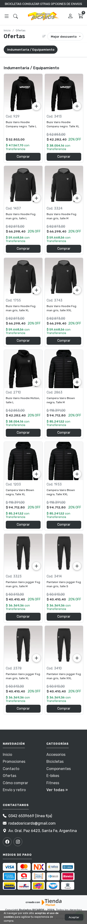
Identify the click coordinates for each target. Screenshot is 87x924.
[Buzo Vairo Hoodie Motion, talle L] (23, 369)
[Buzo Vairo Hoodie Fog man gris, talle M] (64, 185)
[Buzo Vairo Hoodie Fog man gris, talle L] (23, 185)
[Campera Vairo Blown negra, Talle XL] (23, 461)
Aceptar (74, 917)
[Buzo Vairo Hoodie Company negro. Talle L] (23, 93)
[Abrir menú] (7, 16)
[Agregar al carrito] (36, 106)
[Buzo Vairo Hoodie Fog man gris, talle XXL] (64, 277)
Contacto (11, 769)
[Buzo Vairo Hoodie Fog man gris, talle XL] (23, 277)
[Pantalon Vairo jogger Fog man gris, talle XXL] (64, 645)
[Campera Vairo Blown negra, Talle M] (64, 369)
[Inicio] (44, 16)
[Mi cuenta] (70, 16)
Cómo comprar (15, 783)
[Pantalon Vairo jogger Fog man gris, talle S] (64, 553)
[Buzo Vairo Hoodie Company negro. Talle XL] (64, 93)
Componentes (58, 769)
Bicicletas (55, 761)
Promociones (14, 761)
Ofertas (9, 775)
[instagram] (17, 841)
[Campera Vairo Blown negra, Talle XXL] (64, 461)
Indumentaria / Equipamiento (30, 49)
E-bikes (52, 775)
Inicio (7, 30)
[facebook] (7, 841)
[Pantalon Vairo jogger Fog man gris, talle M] (23, 553)
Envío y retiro (14, 790)
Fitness (52, 783)
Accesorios (55, 754)
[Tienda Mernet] (52, 902)
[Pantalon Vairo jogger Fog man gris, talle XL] (23, 645)
